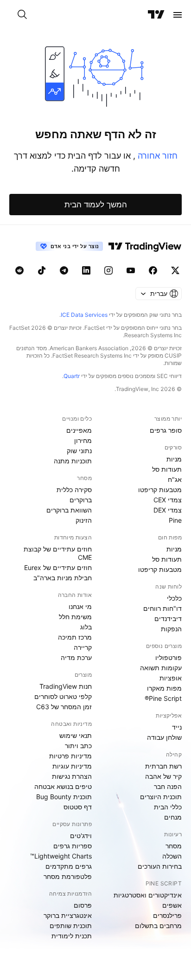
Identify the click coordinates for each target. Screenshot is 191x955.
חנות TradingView (65, 686)
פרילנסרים (167, 915)
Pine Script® (163, 698)
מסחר (174, 846)
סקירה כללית (74, 490)
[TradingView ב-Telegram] (63, 270)
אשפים (172, 905)
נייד (177, 727)
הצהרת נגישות (72, 776)
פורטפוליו (168, 657)
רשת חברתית (163, 766)
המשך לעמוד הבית (95, 204)
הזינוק (84, 520)
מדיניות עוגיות (72, 766)
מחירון (83, 440)
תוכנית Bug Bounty (64, 797)
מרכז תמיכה (75, 637)
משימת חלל (75, 617)
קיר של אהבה (163, 776)
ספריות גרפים (72, 846)
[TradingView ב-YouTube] (130, 270)
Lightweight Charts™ (61, 856)
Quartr (72, 375)
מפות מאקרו (164, 688)
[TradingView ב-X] (175, 270)
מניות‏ (174, 459)
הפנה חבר (168, 786)
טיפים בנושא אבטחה (63, 786)
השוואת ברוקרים (69, 510)
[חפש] (22, 15)
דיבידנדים (168, 618)
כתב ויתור (78, 746)
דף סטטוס (78, 807)
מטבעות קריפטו (160, 490)
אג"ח (175, 479)
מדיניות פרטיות (70, 756)
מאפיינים (79, 430)
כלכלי (174, 598)
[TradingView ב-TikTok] (41, 270)
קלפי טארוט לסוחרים (63, 696)
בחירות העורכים (160, 866)
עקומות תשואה (161, 668)
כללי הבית (168, 807)
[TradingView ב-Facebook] (152, 270)
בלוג (86, 627)
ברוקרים (81, 500)
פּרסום (83, 905)
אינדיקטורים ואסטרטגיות (148, 895)
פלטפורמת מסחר (68, 876)
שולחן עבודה (164, 737)
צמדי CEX (167, 500)
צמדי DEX (167, 510)
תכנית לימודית (71, 936)
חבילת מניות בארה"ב (62, 578)
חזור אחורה (156, 155)
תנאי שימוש (75, 735)
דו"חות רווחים (162, 608)
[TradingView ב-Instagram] (108, 270)
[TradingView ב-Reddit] (19, 270)
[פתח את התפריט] (177, 15)
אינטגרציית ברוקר (68, 915)
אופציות (170, 678)
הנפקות (171, 629)
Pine (175, 520)
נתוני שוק (79, 451)
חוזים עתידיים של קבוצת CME (58, 553)
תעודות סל (167, 469)
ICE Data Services (84, 314)
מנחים (173, 817)
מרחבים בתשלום (158, 925)
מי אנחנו (80, 606)
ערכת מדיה (76, 657)
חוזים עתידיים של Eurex (58, 567)
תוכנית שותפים (71, 925)
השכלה (172, 856)
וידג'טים (81, 836)
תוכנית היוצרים (161, 797)
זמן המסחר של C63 (64, 707)
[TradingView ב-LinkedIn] (86, 270)
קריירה (83, 647)
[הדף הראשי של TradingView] (156, 14)
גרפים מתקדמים (68, 866)
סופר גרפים (166, 430)
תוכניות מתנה (73, 461)
